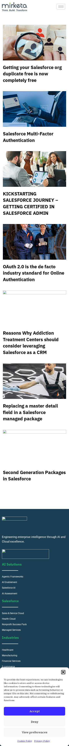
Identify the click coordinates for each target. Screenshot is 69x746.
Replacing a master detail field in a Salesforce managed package (30, 412)
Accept (35, 711)
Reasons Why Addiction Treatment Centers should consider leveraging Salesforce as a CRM (31, 342)
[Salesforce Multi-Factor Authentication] (34, 109)
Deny (34, 722)
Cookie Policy (24, 740)
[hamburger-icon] (61, 6)
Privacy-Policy (42, 740)
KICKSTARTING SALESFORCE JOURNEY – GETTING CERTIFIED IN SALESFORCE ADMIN (30, 203)
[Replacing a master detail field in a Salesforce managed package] (34, 381)
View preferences (34, 732)
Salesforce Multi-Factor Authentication (28, 137)
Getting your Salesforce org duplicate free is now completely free (32, 73)
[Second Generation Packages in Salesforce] (34, 447)
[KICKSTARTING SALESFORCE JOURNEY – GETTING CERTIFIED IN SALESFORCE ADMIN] (34, 169)
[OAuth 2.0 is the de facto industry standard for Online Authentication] (34, 242)
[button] (63, 672)
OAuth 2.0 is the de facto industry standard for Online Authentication (33, 272)
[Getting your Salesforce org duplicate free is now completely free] (34, 42)
